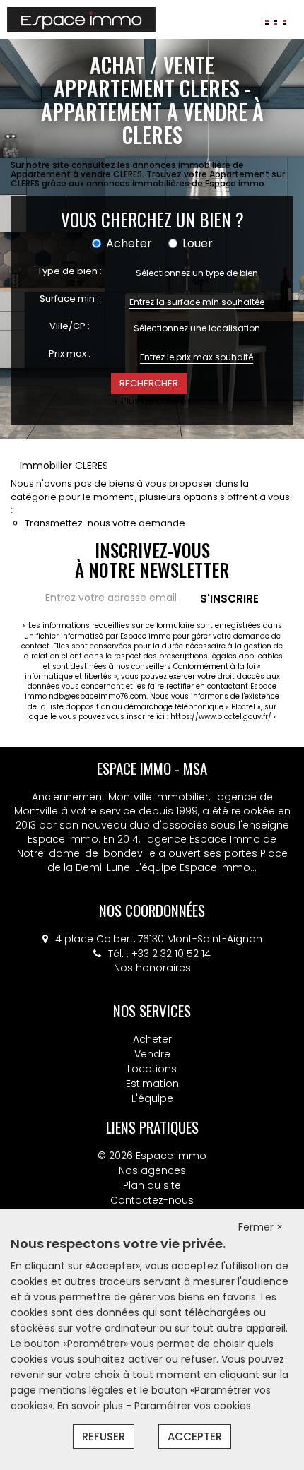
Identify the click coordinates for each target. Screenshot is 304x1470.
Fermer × (260, 1227)
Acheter (152, 1039)
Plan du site (152, 1185)
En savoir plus (91, 1406)
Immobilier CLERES (64, 465)
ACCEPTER (195, 1436)
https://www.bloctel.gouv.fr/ (220, 716)
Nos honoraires (152, 968)
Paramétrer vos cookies (192, 1406)
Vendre (152, 1054)
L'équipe (152, 1098)
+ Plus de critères (152, 401)
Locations (152, 1069)
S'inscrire (229, 598)
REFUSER (103, 1436)
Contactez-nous (152, 1200)
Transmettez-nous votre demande (105, 523)
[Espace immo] (81, 18)
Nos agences (152, 1170)
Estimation (152, 1084)
